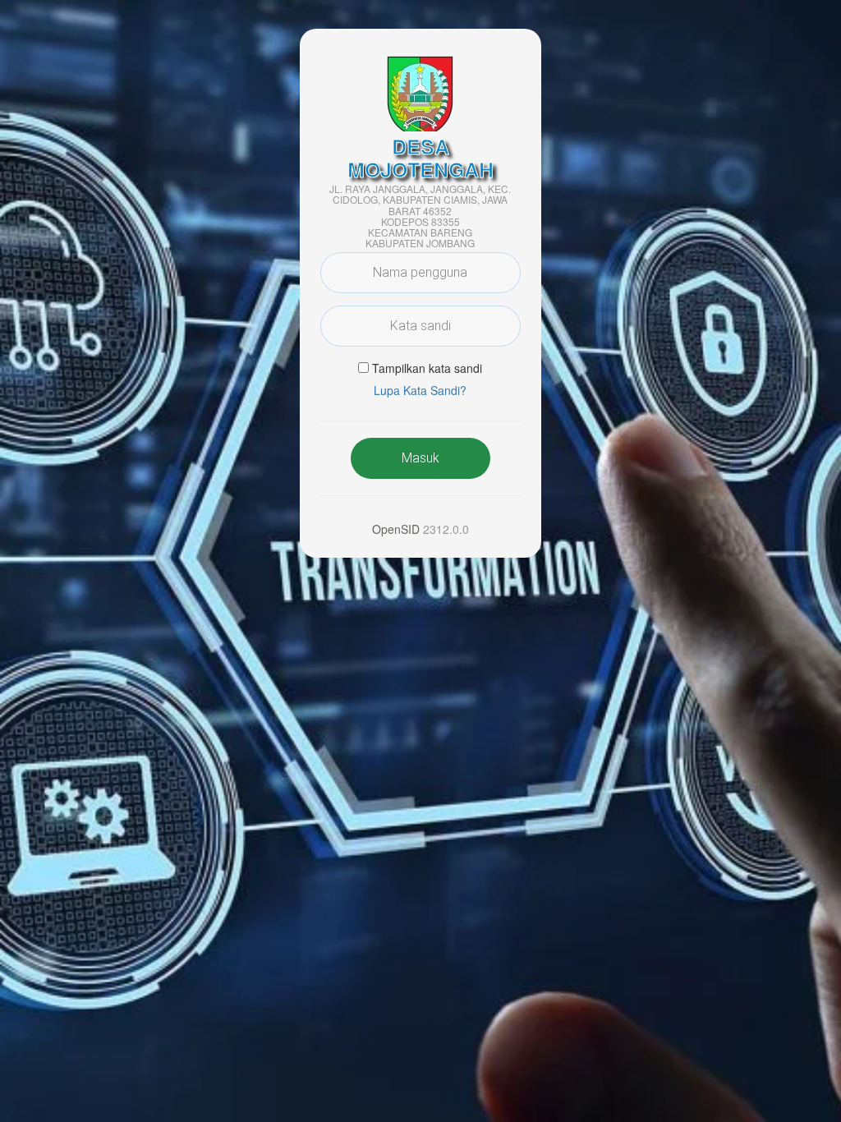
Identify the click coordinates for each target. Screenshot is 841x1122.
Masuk (420, 458)
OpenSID (396, 529)
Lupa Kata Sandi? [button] (420, 390)
